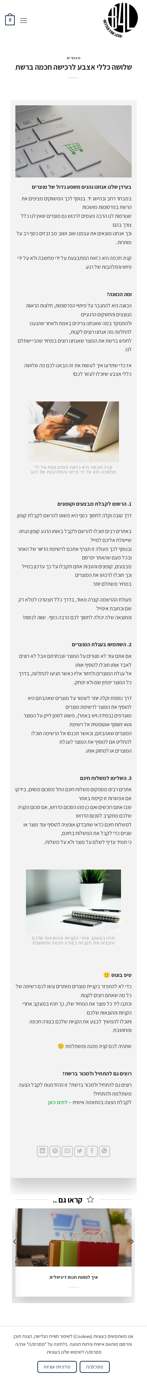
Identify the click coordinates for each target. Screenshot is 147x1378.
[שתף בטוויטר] (79, 1151)
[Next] (15, 1255)
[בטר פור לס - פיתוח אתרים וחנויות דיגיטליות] (121, 20)
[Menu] (23, 20)
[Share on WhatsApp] (104, 1151)
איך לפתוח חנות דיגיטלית (74, 1277)
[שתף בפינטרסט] (55, 1151)
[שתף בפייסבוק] (92, 1151)
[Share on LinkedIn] (42, 1151)
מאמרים (73, 57)
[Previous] (132, 1255)
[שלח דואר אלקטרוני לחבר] (67, 1151)
